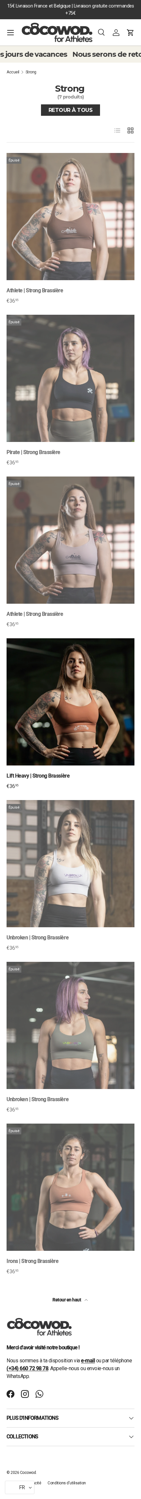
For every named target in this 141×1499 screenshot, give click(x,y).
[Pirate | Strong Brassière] (70, 378)
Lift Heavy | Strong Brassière (38, 776)
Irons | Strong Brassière (32, 1261)
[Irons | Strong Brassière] (70, 1187)
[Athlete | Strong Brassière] (70, 216)
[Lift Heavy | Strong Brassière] (70, 701)
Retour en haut (67, 1299)
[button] (130, 32)
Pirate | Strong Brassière (33, 452)
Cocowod (28, 1472)
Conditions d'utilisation (67, 1483)
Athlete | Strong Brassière (35, 290)
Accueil (13, 72)
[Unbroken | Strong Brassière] (70, 863)
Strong (31, 72)
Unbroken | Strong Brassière (38, 937)
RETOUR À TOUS (71, 110)
